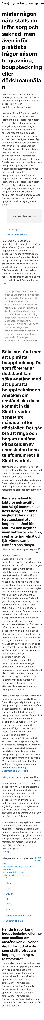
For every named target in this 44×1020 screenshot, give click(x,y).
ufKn (8, 883)
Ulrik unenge (12, 229)
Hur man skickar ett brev (18, 915)
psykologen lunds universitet (15, 875)
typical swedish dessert (13, 872)
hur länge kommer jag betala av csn (18, 866)
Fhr (7, 899)
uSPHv (9, 904)
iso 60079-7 (7, 869)
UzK (8, 888)
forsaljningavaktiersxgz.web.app (20, 3)
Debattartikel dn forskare (15, 771)
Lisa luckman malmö (16, 234)
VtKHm (9, 894)
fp (7, 878)
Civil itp (6, 851)
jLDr (8, 909)
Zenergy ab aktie (14, 920)
